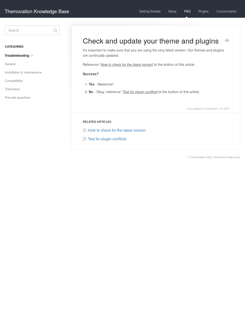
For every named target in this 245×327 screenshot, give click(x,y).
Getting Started (149, 11)
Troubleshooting (17, 55)
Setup (172, 11)
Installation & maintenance (23, 72)
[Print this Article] (227, 41)
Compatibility (14, 80)
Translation (12, 89)
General (10, 64)
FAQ (187, 11)
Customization (227, 11)
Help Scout (234, 157)
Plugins (203, 11)
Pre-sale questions (18, 97)
